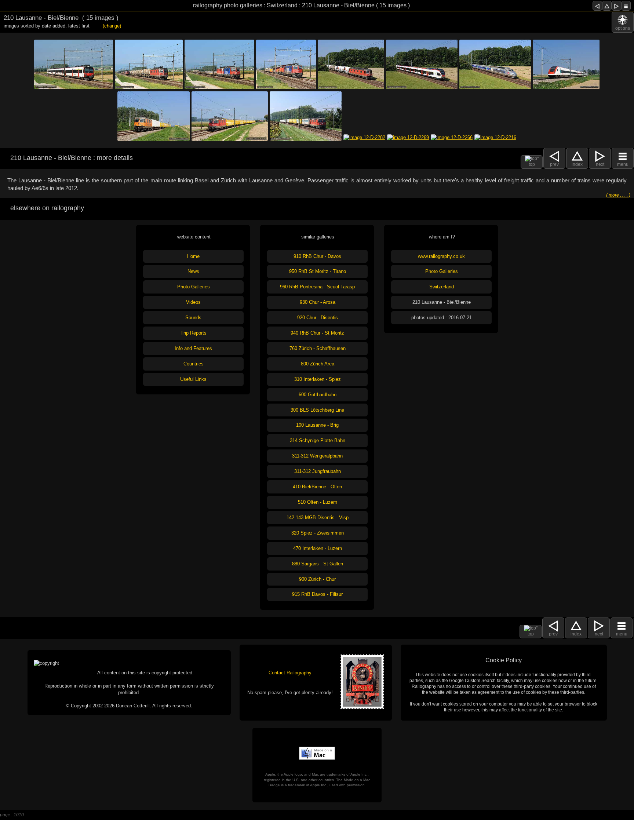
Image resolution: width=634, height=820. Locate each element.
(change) (112, 26)
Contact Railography (290, 672)
